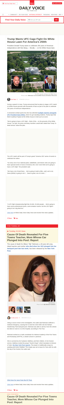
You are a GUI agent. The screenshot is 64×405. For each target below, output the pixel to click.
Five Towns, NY (13, 226)
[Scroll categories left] (8, 14)
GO (56, 20)
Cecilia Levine (14, 317)
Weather (54, 14)
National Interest (35, 14)
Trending (46, 14)
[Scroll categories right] (62, 14)
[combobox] (10, 3)
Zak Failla (13, 99)
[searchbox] (11, 3)
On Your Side (23, 14)
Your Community (11, 14)
